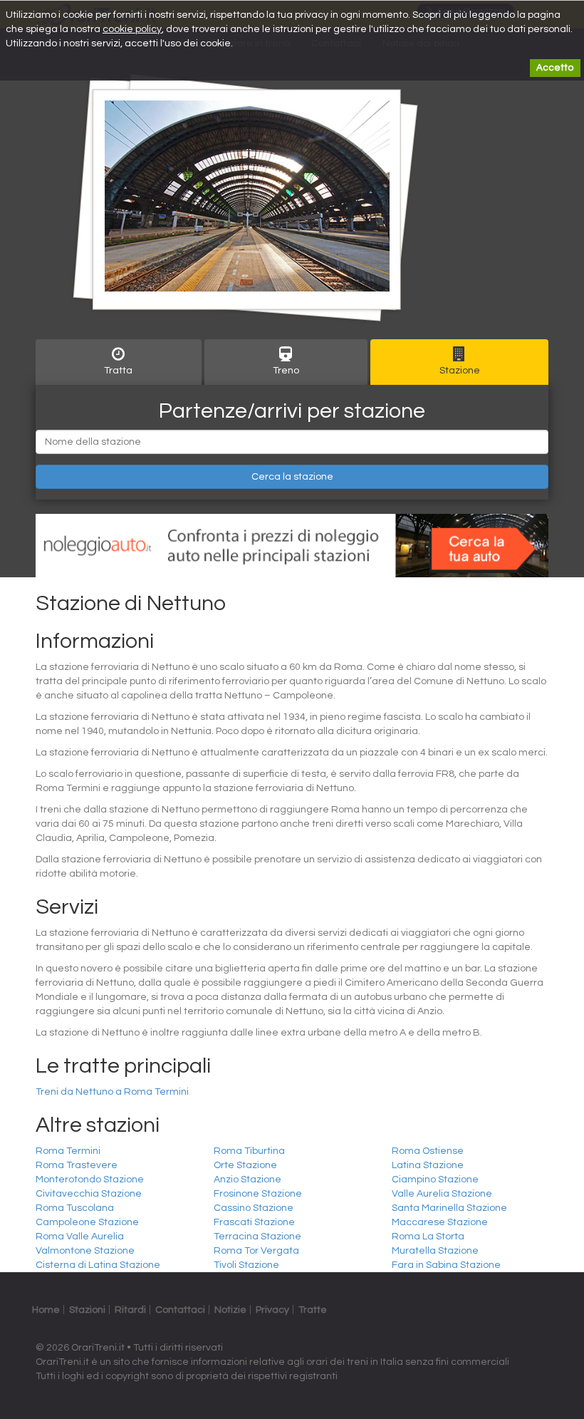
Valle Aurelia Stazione (442, 1194)
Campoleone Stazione (87, 1222)
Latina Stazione (428, 1165)
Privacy (272, 1310)
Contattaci (180, 1310)
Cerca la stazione (292, 477)
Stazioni (87, 1310)
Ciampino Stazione (435, 1180)
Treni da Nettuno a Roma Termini (112, 1092)
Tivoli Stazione (246, 1265)
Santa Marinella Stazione (449, 1208)
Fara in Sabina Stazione (446, 1265)
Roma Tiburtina (249, 1151)
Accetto (555, 68)
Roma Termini (68, 1151)
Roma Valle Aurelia (80, 1237)
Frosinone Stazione (258, 1194)
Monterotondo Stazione (90, 1180)
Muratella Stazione (435, 1251)
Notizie (230, 1310)
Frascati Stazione (254, 1222)
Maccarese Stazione (440, 1222)
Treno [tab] (286, 371)
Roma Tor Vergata (256, 1251)
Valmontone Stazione (85, 1251)
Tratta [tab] (118, 371)
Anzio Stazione (247, 1180)
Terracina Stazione (257, 1237)
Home (46, 1310)
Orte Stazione (245, 1165)
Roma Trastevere (77, 1165)
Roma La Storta (428, 1237)
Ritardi (130, 1310)
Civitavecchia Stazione (89, 1194)
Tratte (312, 1310)
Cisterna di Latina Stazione (98, 1265)
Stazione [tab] (459, 371)
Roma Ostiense (428, 1151)
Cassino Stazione (253, 1208)
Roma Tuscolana (75, 1208)
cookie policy (132, 29)
